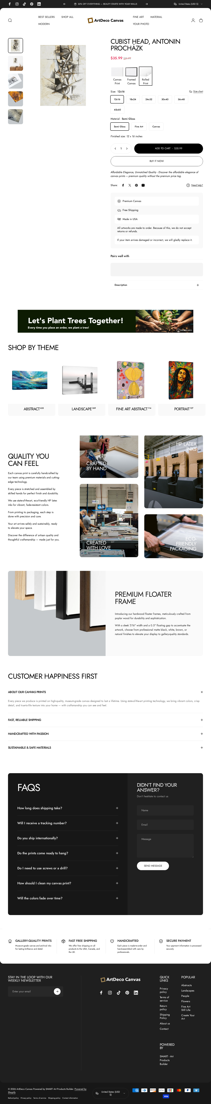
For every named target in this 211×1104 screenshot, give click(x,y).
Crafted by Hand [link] (96, 466)
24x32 (148, 99)
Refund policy (13, 1098)
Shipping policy (54, 1098)
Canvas (156, 126)
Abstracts (186, 985)
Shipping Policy (165, 1016)
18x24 (133, 99)
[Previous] (64, 4)
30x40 (164, 99)
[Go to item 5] (15, 116)
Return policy (163, 1007)
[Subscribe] (57, 991)
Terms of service (164, 999)
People (185, 996)
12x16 (117, 99)
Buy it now (157, 161)
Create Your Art (188, 1017)
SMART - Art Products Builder (166, 1060)
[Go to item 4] (15, 98)
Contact (164, 1028)
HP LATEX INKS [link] (186, 446)
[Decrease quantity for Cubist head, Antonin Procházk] (114, 148)
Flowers (185, 1001)
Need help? (197, 185)
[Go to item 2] (15, 63)
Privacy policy (164, 990)
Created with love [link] (98, 545)
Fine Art (139, 126)
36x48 (181, 99)
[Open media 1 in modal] (63, 75)
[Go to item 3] (15, 81)
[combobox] (188, 4)
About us (165, 1023)
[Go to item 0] (15, 45)
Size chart (198, 91)
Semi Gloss (119, 126)
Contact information (70, 1098)
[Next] (146, 4)
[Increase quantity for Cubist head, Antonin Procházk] (127, 148)
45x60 (117, 109)
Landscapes (187, 990)
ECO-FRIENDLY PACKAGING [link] (183, 543)
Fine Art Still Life (185, 1008)
